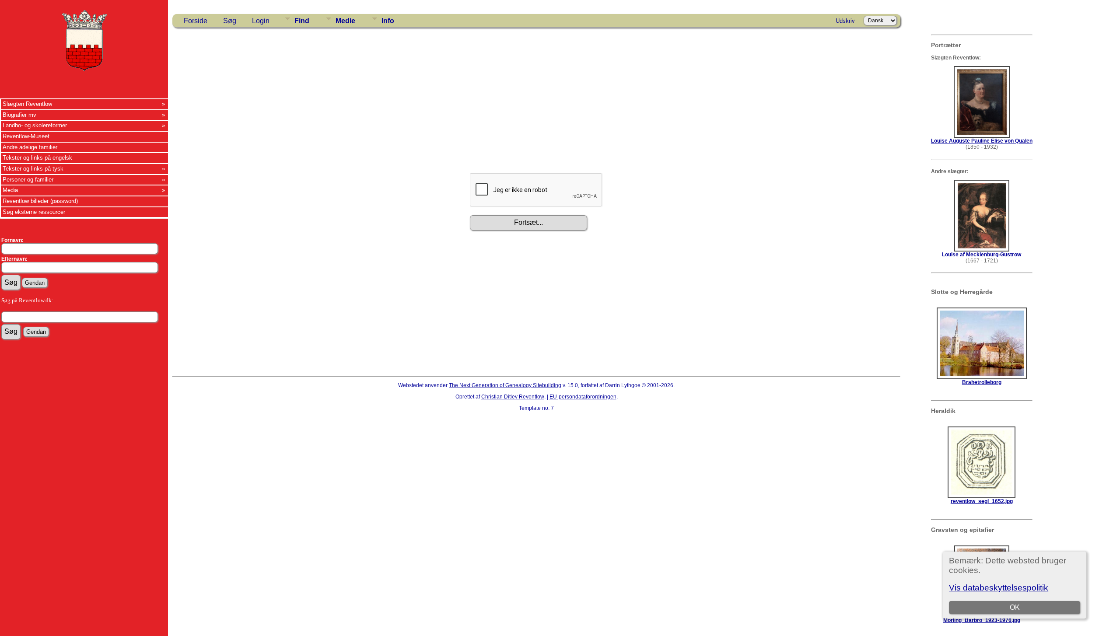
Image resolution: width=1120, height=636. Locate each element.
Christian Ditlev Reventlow (512, 397)
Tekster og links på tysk (33, 168)
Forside (195, 20)
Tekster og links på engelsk (37, 157)
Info (388, 20)
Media (10, 190)
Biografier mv (19, 115)
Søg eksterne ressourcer (34, 212)
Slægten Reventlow (27, 104)
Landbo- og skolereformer (35, 125)
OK (1015, 607)
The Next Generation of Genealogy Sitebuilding (505, 385)
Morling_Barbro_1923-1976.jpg (981, 620)
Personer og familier (28, 179)
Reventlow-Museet (26, 136)
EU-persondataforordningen (583, 397)
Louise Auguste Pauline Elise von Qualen (981, 141)
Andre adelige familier (30, 147)
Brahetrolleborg (981, 382)
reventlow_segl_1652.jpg (982, 501)
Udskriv (845, 20)
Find (301, 20)
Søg (229, 20)
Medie (345, 20)
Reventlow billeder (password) (40, 201)
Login (261, 20)
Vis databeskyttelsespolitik (998, 587)
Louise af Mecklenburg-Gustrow (981, 255)
